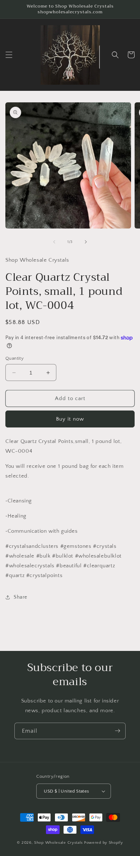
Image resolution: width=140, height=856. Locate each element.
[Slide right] (86, 242)
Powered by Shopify (103, 843)
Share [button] (20, 597)
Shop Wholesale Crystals (58, 843)
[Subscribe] (117, 731)
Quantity (14, 358)
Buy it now (70, 419)
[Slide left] (54, 242)
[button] (9, 55)
